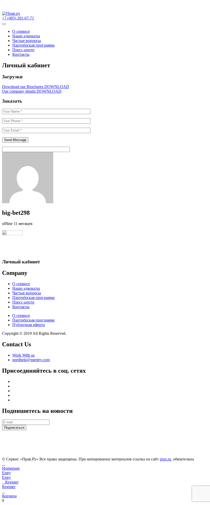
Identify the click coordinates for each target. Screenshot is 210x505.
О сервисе (21, 31)
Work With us (23, 355)
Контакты (20, 54)
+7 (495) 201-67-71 (18, 18)
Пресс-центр (23, 50)
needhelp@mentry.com (31, 360)
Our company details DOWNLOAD (31, 91)
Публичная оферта (28, 325)
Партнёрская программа (33, 45)
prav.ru (166, 459)
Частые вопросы (26, 40)
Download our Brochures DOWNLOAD (35, 86)
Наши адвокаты (26, 36)
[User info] (55, 202)
